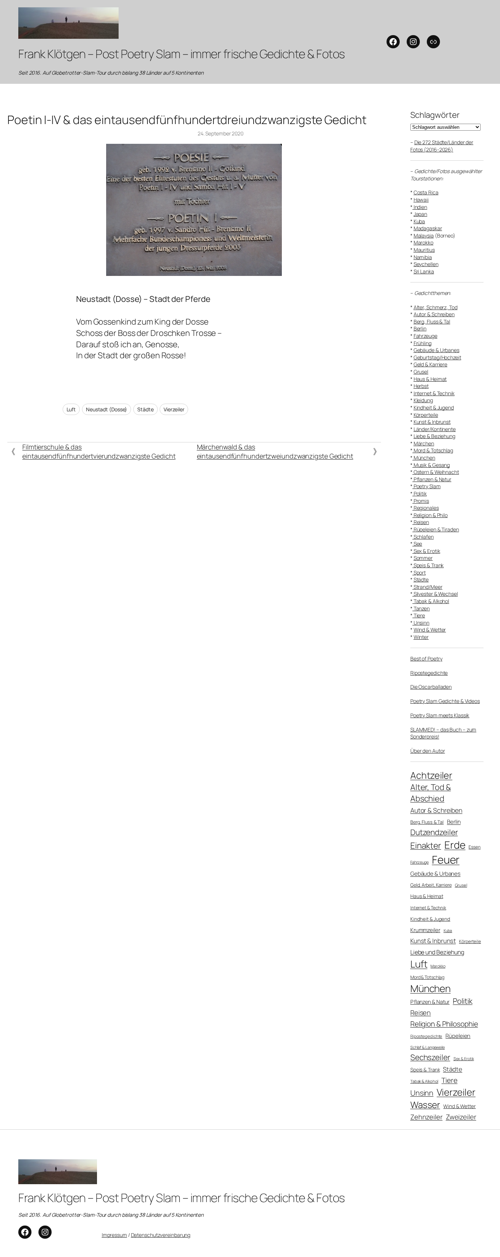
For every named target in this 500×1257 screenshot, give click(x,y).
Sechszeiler (430, 1057)
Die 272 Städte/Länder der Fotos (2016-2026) (441, 146)
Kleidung (423, 400)
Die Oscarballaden (431, 686)
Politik (420, 493)
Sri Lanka (424, 271)
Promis (421, 500)
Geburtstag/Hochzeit (437, 357)
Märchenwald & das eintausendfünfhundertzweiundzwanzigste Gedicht (275, 451)
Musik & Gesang (431, 464)
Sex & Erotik (426, 550)
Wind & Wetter (430, 629)
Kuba (419, 221)
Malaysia (424, 235)
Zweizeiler (461, 1116)
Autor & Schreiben (434, 314)
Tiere (419, 615)
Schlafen (423, 536)
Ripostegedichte (429, 672)
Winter (421, 636)
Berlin (420, 328)
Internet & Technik (434, 393)
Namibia (423, 257)
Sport (419, 572)
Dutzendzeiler (434, 832)
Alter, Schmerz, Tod (436, 307)
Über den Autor (427, 750)
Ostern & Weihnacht (436, 471)
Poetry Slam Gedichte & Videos (445, 700)
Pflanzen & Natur (432, 479)
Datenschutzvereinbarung (161, 1234)
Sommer (423, 557)
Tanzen (421, 608)
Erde (455, 845)
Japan (421, 213)
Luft (71, 409)
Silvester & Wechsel (435, 593)
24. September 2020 (220, 133)
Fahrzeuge (425, 335)
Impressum (114, 1234)
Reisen (421, 522)
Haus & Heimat (430, 378)
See (417, 543)
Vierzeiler (174, 409)
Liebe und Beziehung (437, 952)
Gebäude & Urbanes (436, 350)
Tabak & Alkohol (431, 601)
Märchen (424, 443)
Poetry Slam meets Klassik (440, 715)
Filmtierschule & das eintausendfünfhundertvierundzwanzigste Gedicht (98, 451)
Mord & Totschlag (433, 450)
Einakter (425, 845)
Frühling (423, 343)
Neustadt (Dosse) (106, 409)
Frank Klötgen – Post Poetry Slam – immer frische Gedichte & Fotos (181, 54)
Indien (420, 206)
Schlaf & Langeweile (427, 1047)
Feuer (446, 859)
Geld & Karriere (431, 364)
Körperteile (426, 414)
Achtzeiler (431, 775)
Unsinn (421, 622)
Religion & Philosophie (444, 1024)
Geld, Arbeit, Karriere (431, 885)
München (424, 457)
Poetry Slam (427, 486)
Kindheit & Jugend (434, 407)
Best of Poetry (426, 658)
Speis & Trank (428, 565)
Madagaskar (428, 228)
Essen (475, 847)
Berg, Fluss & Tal (432, 321)
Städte (145, 409)
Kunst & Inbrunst (432, 421)
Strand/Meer (428, 586)
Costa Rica (426, 192)
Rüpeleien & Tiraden (436, 529)
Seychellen (426, 264)
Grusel (421, 371)
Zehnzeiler (426, 1116)
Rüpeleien (457, 1035)
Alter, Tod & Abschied (430, 793)
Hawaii (421, 199)
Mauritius (424, 249)
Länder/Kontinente (435, 429)
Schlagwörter (435, 114)
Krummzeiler (425, 930)
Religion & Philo (430, 515)
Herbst (421, 385)
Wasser (425, 1105)
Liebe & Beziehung (434, 436)
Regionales (426, 507)
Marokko (423, 242)
